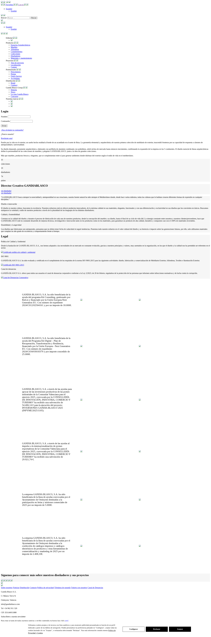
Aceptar (180, 629)
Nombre (4, 117)
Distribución (24, 588)
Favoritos (10, 5)
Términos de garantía (62, 588)
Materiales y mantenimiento (21, 58)
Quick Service (16, 76)
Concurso (14, 96)
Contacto (33, 588)
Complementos (16, 52)
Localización (16, 65)
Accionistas (15, 78)
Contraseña (5, 121)
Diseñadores (15, 56)
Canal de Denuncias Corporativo (15, 278)
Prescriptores (16, 72)
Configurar (133, 629)
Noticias (16, 588)
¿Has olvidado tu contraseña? (12, 130)
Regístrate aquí (6, 138)
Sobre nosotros (6, 588)
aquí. (67, 621)
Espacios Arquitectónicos (20, 45)
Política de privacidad (45, 588)
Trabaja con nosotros (79, 588)
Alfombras (15, 49)
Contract (14, 85)
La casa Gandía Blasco (19, 94)
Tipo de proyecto (17, 63)
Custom (14, 67)
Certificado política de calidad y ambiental (19, 252)
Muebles (14, 47)
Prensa (13, 74)
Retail (13, 83)
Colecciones (15, 54)
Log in (21, 5)
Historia (14, 90)
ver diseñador (6, 191)
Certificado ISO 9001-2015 (13, 265)
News (13, 92)
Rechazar (156, 629)
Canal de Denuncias (95, 588)
